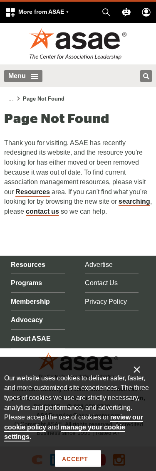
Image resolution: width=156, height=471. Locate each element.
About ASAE (31, 338)
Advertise (99, 264)
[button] (37, 12)
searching (134, 201)
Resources (32, 191)
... (11, 99)
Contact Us (101, 282)
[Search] (146, 76)
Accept (75, 459)
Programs (26, 282)
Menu (17, 75)
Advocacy (27, 319)
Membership (30, 301)
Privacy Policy (106, 301)
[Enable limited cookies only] (142, 369)
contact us (42, 211)
